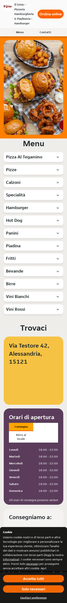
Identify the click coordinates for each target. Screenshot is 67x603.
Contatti (45, 32)
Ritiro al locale (21, 437)
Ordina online (50, 14)
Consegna (21, 427)
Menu (20, 32)
